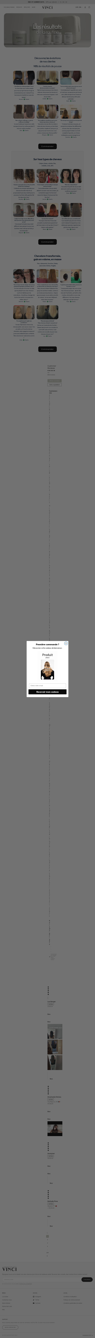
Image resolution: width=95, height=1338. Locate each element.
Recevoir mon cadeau (47, 691)
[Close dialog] (66, 643)
